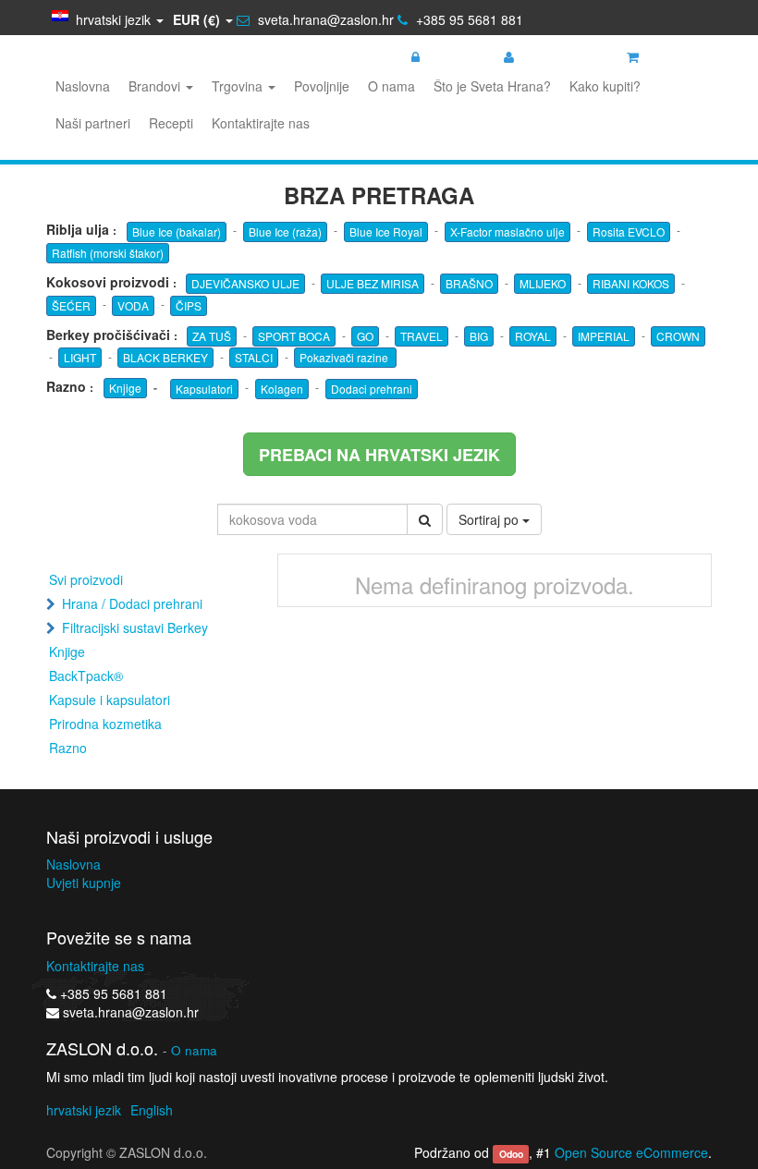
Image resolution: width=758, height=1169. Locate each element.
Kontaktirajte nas (95, 965)
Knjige (125, 388)
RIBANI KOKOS (631, 283)
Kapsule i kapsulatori (109, 699)
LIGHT (80, 357)
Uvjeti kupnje (83, 882)
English (151, 1110)
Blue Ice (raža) (285, 231)
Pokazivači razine (345, 357)
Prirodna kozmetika (105, 723)
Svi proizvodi (86, 579)
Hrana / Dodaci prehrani (132, 603)
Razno (68, 747)
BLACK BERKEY (165, 357)
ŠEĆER (71, 305)
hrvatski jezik (83, 1110)
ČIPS (189, 305)
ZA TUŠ (211, 336)
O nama (194, 1050)
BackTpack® (86, 675)
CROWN (678, 336)
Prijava (446, 56)
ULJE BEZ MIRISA (372, 283)
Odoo (511, 1154)
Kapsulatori (204, 388)
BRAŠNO (469, 283)
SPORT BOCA (294, 336)
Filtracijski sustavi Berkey (135, 627)
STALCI (254, 357)
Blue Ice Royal (385, 231)
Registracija (555, 56)
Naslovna (73, 864)
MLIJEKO (543, 283)
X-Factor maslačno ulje (507, 231)
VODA (133, 305)
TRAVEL (421, 336)
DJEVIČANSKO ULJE (245, 283)
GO (365, 336)
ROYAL (533, 336)
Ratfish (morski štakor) (108, 253)
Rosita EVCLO (629, 231)
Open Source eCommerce (631, 1152)
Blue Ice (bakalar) (176, 231)
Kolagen (282, 388)
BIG (479, 336)
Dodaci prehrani (371, 388)
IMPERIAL (604, 336)
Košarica (670, 56)
